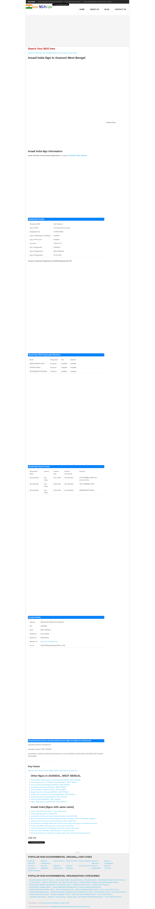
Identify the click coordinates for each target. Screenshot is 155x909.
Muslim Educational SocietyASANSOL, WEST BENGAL (49, 797)
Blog (106, 9)
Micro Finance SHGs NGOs (89, 887)
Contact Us (120, 9)
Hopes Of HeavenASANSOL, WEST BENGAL (46, 799)
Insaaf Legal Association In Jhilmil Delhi (44, 813)
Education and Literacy (35, 770)
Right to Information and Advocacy (65, 770)
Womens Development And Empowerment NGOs (98, 882)
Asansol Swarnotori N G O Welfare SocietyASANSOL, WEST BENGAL (54, 782)
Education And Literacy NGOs (41, 880)
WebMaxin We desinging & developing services (71, 907)
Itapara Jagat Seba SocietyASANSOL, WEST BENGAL (49, 801)
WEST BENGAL (81, 155)
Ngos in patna (71, 861)
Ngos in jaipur (85, 866)
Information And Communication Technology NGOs (71, 892)
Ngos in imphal (85, 861)
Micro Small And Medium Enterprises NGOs (85, 897)
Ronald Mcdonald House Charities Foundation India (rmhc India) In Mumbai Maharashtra (60, 833)
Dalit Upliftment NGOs (109, 889)
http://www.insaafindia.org (49, 641)
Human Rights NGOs (100, 885)
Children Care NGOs (37, 897)
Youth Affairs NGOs (113, 897)
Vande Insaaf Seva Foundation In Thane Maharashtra (49, 811)
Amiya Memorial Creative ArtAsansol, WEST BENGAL (48, 787)
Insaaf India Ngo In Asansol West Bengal (56, 57)
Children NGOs (90, 880)
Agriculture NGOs (49, 882)
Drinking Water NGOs (81, 885)
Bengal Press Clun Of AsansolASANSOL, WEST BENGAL (50, 792)
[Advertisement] (78, 29)
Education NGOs (119, 892)
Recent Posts (111, 122)
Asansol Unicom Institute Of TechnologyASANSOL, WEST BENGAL (53, 794)
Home (82, 9)
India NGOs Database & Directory (56, 903)
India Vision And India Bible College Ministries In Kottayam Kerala (52, 830)
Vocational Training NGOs (40, 887)
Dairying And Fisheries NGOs (83, 894)
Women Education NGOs (39, 894)
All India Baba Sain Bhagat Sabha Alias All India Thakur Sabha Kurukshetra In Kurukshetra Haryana (64, 823)
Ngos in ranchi (34, 870)
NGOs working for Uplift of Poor (50, 2)
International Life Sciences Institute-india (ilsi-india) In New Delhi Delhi (54, 816)
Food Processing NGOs (38, 892)
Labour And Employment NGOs (41, 889)
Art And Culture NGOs (68, 882)
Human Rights (48, 770)
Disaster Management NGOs (86, 889)
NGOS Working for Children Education (97, 2)
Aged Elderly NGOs (102, 892)
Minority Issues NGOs (56, 897)
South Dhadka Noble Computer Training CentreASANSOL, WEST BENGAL (56, 780)
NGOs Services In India (73, 2)
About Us (94, 9)
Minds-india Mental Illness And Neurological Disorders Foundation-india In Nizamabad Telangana (63, 818)
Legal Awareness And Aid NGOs (65, 887)
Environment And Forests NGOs (111, 880)
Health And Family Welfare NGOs (68, 880)
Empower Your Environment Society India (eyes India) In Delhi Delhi (53, 821)
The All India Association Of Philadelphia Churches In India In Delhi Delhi (55, 828)
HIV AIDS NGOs (34, 882)
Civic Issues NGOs (104, 894)
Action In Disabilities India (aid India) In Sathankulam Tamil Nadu (52, 826)
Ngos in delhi (58, 861)
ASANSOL (72, 155)
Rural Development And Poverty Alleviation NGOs (50, 885)
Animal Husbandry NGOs (60, 894)
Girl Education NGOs (64, 889)
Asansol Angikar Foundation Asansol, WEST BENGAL (48, 789)
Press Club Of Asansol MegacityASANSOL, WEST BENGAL (50, 785)
